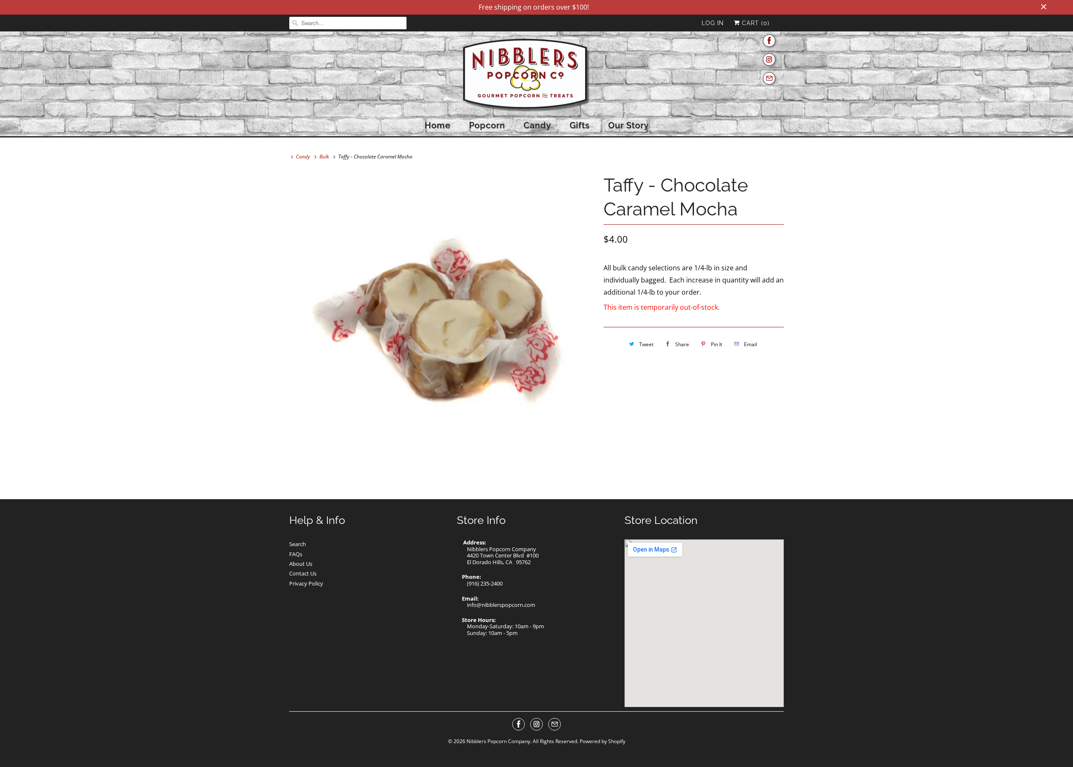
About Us (300, 563)
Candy (537, 125)
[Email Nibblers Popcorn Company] (769, 78)
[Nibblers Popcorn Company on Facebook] (769, 40)
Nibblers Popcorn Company (498, 741)
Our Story (628, 125)
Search (297, 544)
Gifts (580, 125)
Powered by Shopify (602, 741)
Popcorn (487, 125)
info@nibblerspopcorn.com (501, 605)
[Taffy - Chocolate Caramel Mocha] (442, 324)
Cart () (755, 23)
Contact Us (302, 573)
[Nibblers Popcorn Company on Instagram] (769, 59)
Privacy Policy (306, 583)
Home (438, 125)
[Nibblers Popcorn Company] (536, 75)
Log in (713, 23)
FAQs (295, 554)
